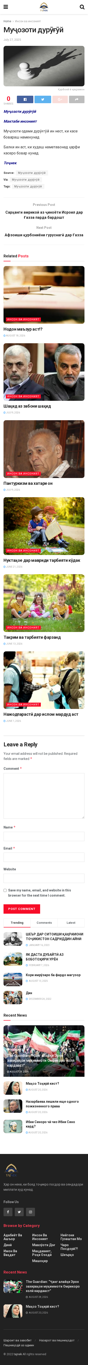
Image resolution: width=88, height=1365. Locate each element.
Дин (29, 993)
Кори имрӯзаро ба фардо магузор (53, 975)
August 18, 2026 (15, 335)
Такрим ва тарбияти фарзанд (32, 637)
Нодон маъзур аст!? (23, 329)
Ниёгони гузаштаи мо (71, 1237)
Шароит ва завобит (18, 1340)
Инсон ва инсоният (28, 21)
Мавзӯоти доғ (43, 1245)
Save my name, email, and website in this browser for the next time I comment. (39, 892)
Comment (13, 768)
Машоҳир (40, 1261)
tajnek (18, 1354)
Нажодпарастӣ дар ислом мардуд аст (41, 714)
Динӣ (8, 1245)
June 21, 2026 (14, 567)
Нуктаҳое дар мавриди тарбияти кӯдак (42, 560)
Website (10, 869)
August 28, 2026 (19, 1071)
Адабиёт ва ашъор (13, 1237)
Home (7, 21)
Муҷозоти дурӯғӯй (32, 173)
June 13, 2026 (14, 643)
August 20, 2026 (37, 1089)
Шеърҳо (67, 1255)
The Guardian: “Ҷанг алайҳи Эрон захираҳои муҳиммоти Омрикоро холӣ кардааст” (40, 1060)
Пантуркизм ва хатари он (28, 483)
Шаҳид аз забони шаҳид (27, 406)
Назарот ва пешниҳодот (57, 1340)
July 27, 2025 (12, 39)
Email (9, 848)
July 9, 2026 (13, 412)
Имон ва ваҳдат (10, 1253)
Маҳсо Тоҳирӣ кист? (42, 1083)
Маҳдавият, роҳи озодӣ (42, 1253)
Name (10, 827)
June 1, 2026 (13, 721)
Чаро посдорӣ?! (69, 1247)
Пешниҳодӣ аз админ (19, 1345)
